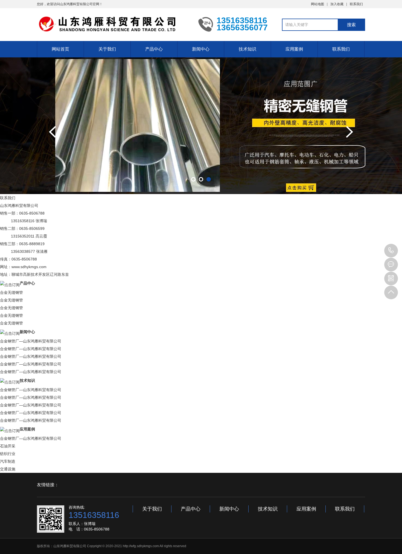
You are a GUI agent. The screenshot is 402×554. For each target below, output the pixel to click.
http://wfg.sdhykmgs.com (141, 546)
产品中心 (154, 49)
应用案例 (294, 49)
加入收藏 (336, 4)
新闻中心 (200, 49)
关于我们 (107, 49)
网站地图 (317, 4)
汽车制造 (7, 461)
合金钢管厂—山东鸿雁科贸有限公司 (30, 341)
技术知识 (247, 49)
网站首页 (60, 49)
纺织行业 (7, 454)
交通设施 (7, 469)
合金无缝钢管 (11, 292)
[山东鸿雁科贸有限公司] (113, 24)
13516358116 (391, 250)
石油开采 (7, 446)
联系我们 (356, 4)
